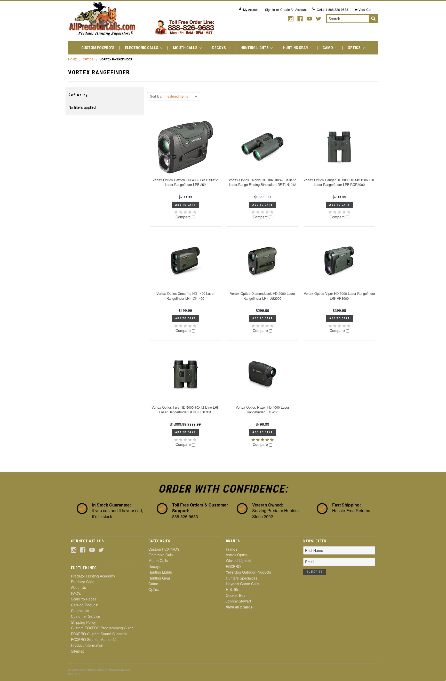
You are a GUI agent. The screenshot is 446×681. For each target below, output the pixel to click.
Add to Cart (185, 205)
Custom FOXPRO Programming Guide (102, 627)
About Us (78, 587)
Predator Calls (82, 581)
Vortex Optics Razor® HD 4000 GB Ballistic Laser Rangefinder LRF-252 (185, 182)
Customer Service (85, 616)
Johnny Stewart (238, 601)
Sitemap (77, 651)
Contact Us (80, 610)
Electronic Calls (142, 48)
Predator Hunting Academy (93, 576)
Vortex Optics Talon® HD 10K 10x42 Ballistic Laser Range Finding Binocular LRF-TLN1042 (262, 182)
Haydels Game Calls (242, 583)
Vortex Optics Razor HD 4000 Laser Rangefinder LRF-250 (262, 409)
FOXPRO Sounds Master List (94, 639)
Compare (184, 217)
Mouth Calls (185, 48)
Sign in (270, 9)
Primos (231, 549)
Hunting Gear (296, 48)
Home (72, 59)
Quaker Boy (235, 595)
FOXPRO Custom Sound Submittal (99, 633)
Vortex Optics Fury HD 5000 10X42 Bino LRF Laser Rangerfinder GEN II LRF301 (185, 409)
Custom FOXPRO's (97, 48)
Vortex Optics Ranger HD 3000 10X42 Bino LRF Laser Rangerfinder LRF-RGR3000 (339, 182)
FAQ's (76, 593)
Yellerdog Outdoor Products (248, 572)
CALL (332, 9)
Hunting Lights (255, 48)
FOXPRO (233, 566)
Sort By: (156, 96)
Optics (354, 48)
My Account (251, 9)
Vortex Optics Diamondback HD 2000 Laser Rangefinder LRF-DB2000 (262, 295)
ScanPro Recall (83, 598)
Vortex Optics (237, 554)
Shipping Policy (83, 622)
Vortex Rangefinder (116, 59)
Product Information (87, 645)
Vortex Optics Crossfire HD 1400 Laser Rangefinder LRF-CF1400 (185, 295)
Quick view (185, 147)
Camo (328, 48)
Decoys (219, 48)
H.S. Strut (234, 589)
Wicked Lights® (238, 560)
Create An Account (293, 9)
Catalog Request (84, 604)
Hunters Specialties (241, 578)
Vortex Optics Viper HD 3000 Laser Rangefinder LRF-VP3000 (339, 295)
